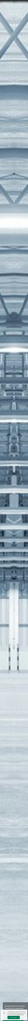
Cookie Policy (21, 1014)
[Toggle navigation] (25, 2)
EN (20, 2)
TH (22, 2)
